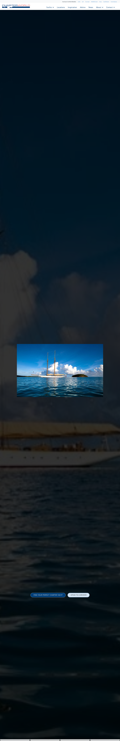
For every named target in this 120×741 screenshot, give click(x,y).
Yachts (49, 7)
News (90, 7)
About (98, 7)
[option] (60, 370)
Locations (61, 7)
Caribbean (106, 2)
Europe (87, 2)
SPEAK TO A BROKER (79, 595)
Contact (109, 7)
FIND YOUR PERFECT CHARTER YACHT (48, 595)
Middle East (94, 2)
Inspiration (72, 7)
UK (83, 2)
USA (79, 2)
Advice (83, 7)
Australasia (114, 2)
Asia (100, 2)
